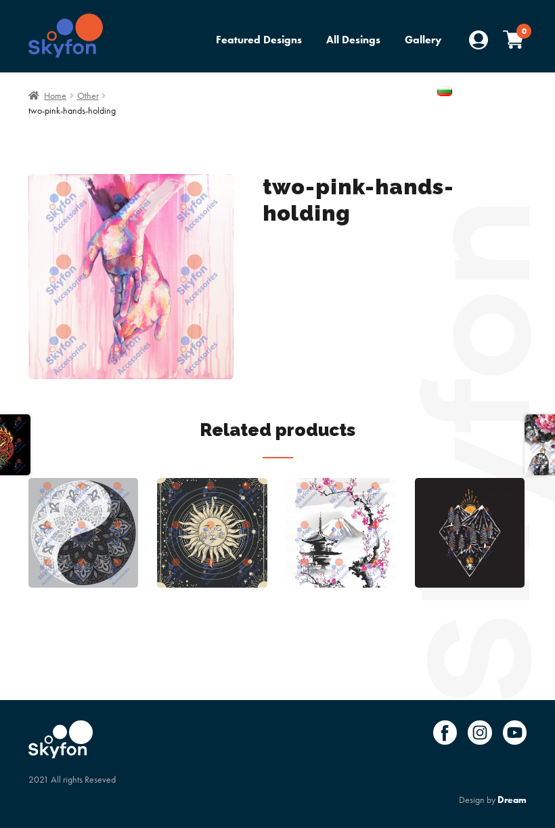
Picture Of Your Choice (369, 92)
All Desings (353, 39)
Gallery (423, 39)
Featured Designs (259, 39)
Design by (493, 799)
